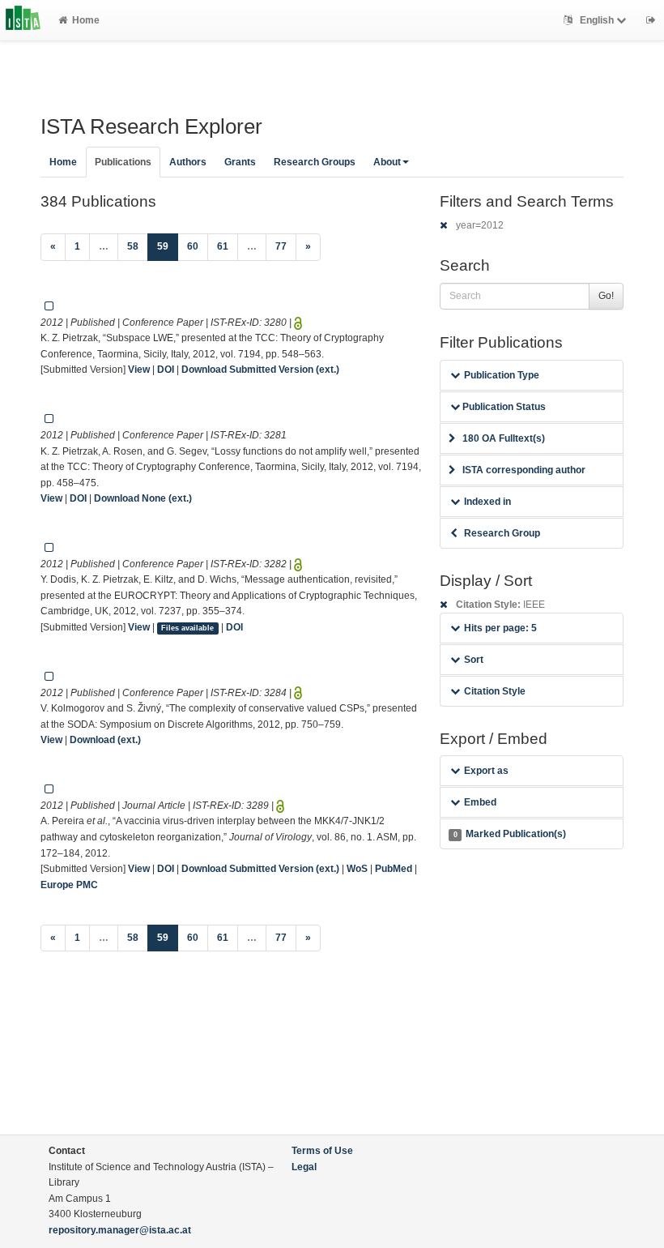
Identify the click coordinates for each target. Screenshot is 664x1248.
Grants (240, 162)
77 (281, 246)
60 (192, 246)
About (387, 162)
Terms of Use (322, 1150)
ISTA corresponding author (523, 470)
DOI (165, 369)
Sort (473, 659)
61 (222, 246)
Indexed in (487, 501)
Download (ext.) (105, 740)
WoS (357, 868)
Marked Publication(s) (509, 834)
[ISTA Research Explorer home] (23, 20)
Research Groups (314, 162)
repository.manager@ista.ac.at (120, 1230)
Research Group (502, 533)
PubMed (393, 868)
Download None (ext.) (143, 498)
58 (132, 246)
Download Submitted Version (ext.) (260, 369)
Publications (123, 162)
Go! (606, 295)
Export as (486, 770)
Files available (187, 628)
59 (167, 246)
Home (86, 20)
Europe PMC (69, 885)
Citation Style (495, 691)
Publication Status (503, 406)
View (139, 369)
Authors (187, 162)
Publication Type (501, 375)
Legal (304, 1167)
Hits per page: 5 (500, 628)
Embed (480, 802)
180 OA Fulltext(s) (503, 438)
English (596, 20)
